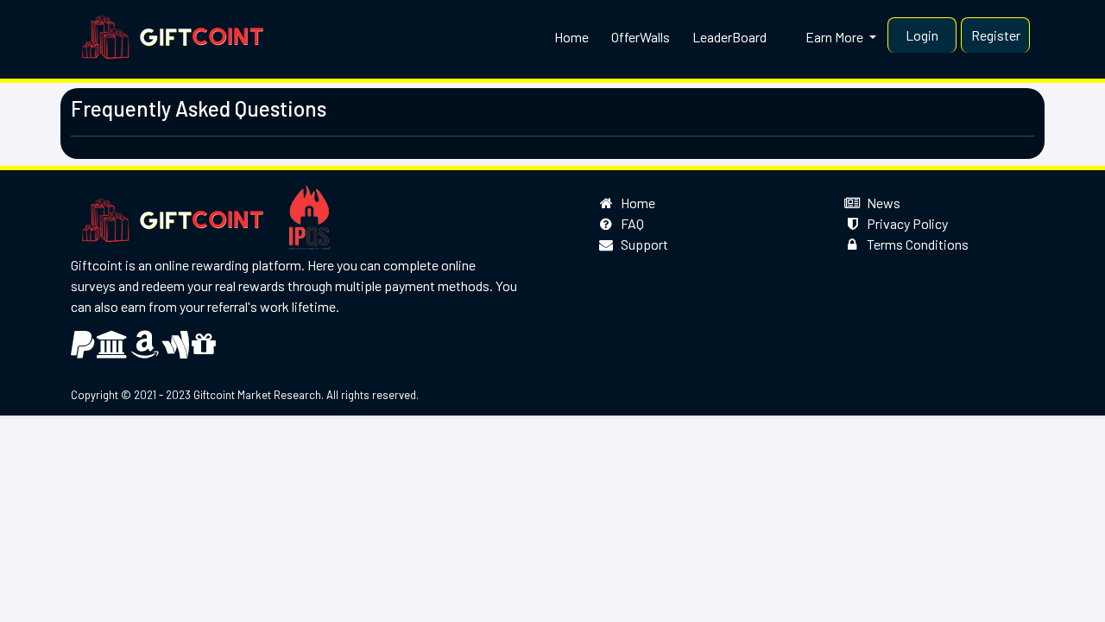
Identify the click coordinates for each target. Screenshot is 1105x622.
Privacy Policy (905, 223)
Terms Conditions (915, 244)
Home (635, 202)
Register (995, 35)
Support (642, 244)
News (881, 202)
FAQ (630, 223)
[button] (830, 37)
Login (922, 35)
